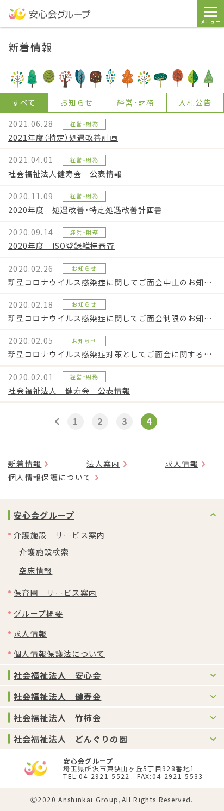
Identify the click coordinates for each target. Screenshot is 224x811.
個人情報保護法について (59, 653)
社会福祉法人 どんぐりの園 (71, 739)
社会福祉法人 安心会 (57, 675)
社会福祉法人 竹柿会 (57, 717)
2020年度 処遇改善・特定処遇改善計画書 (85, 209)
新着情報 (24, 463)
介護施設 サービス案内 (59, 534)
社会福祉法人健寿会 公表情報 (65, 173)
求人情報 (181, 463)
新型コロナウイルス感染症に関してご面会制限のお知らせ (112, 318)
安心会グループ (44, 515)
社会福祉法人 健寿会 (57, 696)
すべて (24, 102)
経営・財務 (136, 102)
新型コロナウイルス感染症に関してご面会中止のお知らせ (112, 282)
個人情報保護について (50, 477)
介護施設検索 (44, 551)
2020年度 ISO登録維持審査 (61, 245)
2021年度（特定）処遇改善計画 (63, 137)
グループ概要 (38, 613)
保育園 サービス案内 (55, 592)
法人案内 (103, 463)
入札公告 (194, 102)
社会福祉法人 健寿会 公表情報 (69, 390)
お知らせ (76, 102)
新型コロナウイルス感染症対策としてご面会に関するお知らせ (112, 354)
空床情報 (35, 570)
